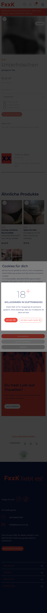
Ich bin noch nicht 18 (31, 320)
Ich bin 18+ (11, 320)
